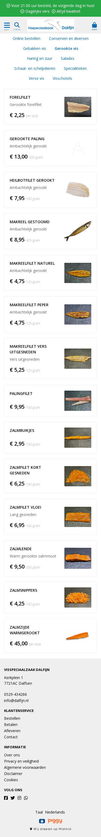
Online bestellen (26, 38)
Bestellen (12, 718)
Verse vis (36, 78)
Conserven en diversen (69, 38)
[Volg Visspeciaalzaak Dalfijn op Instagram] (19, 798)
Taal (39, 812)
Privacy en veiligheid (21, 761)
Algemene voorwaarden (25, 767)
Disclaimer (13, 773)
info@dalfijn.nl (16, 700)
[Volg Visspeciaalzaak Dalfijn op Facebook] (6, 798)
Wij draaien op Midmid (51, 829)
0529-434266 (15, 694)
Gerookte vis (66, 48)
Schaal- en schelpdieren (34, 68)
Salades (67, 58)
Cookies (11, 779)
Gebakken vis (34, 48)
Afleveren (12, 730)
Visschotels (62, 78)
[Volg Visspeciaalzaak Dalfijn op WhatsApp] (26, 798)
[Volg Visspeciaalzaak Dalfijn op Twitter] (13, 798)
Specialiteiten (75, 68)
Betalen (11, 724)
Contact (11, 736)
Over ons (12, 754)
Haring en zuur (39, 58)
